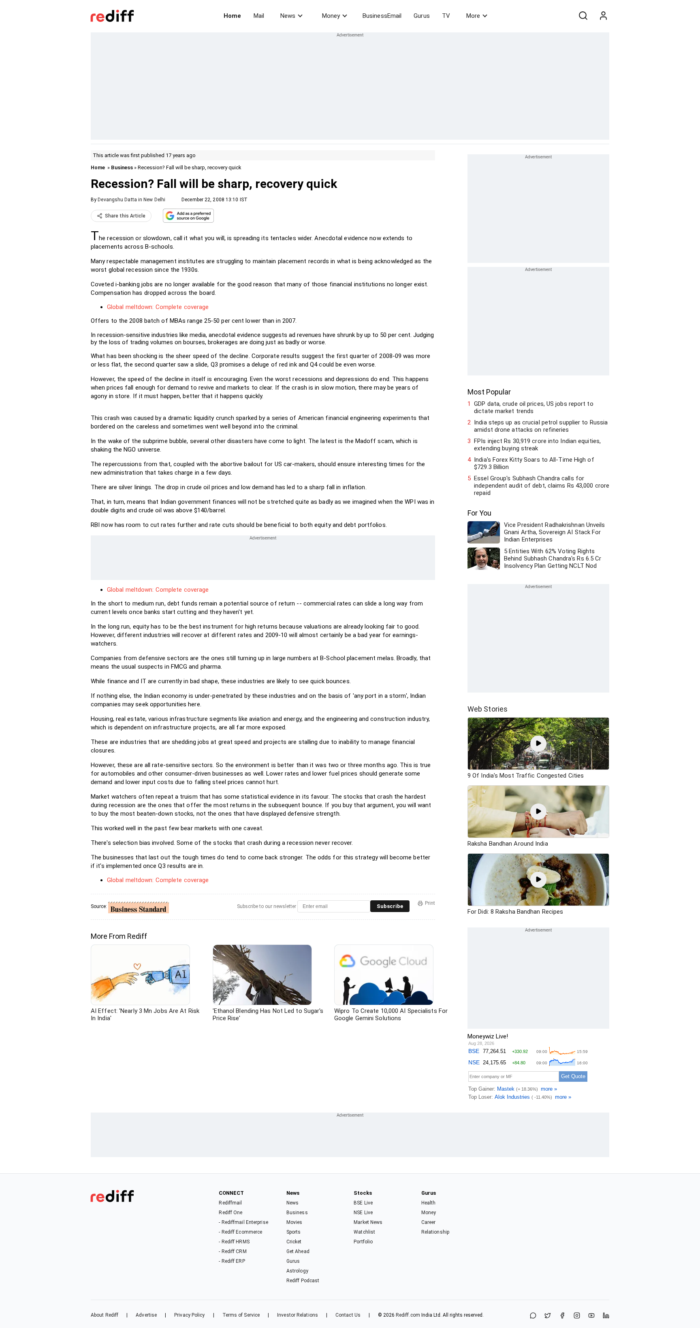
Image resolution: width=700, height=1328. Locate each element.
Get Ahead (297, 1251)
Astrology (297, 1271)
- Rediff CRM (232, 1251)
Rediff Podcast (302, 1280)
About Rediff (104, 1315)
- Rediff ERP (232, 1261)
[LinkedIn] (606, 1316)
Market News (368, 1222)
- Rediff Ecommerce (240, 1232)
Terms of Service (241, 1315)
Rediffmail (230, 1203)
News (287, 15)
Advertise (146, 1315)
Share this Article (125, 216)
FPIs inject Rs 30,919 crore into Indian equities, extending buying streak (537, 444)
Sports (293, 1232)
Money (331, 15)
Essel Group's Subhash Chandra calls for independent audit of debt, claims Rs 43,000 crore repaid (541, 486)
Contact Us (348, 1315)
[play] (538, 743)
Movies (294, 1222)
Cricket (294, 1242)
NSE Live (363, 1212)
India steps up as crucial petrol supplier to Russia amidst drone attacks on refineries (541, 426)
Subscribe (390, 906)
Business (122, 167)
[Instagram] (577, 1316)
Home (232, 15)
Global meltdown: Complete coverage (158, 307)
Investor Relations (297, 1315)
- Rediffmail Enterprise (243, 1222)
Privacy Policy (189, 1315)
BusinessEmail (382, 15)
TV (446, 15)
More (473, 15)
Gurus (422, 15)
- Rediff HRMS (234, 1242)
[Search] (583, 15)
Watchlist (364, 1232)
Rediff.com (408, 1315)
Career (428, 1222)
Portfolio (363, 1242)
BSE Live (363, 1203)
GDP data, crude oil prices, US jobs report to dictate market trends (533, 407)
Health (428, 1203)
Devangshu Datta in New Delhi (131, 200)
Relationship (435, 1232)
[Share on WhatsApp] (533, 1316)
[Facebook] (562, 1316)
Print (430, 903)
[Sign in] (603, 15)
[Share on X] (547, 1316)
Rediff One (230, 1212)
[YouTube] (591, 1316)
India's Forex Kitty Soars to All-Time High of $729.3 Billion (534, 463)
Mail (259, 15)
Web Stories (487, 709)
